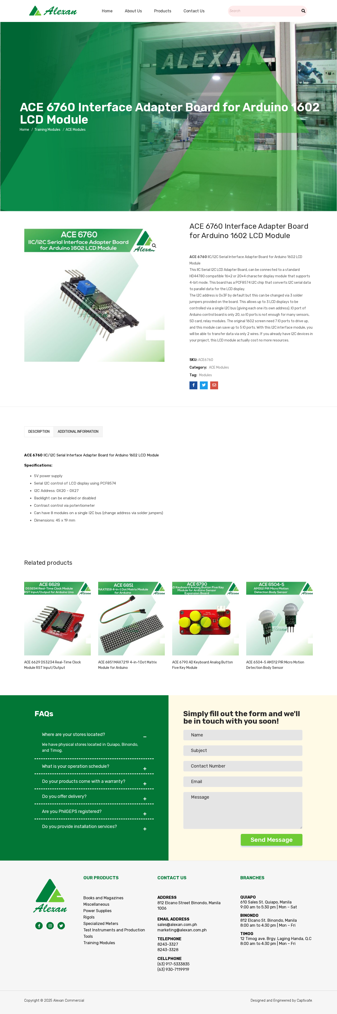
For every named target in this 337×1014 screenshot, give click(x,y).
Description (39, 432)
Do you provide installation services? (79, 826)
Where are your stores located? (73, 734)
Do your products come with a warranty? (83, 781)
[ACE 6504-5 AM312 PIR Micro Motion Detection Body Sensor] (279, 617)
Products (162, 11)
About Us (133, 11)
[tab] (39, 431)
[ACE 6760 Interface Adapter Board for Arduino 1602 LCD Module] (193, 385)
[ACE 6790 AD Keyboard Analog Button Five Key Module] (205, 617)
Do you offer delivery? (64, 796)
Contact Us (194, 11)
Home (107, 11)
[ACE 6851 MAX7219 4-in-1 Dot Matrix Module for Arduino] (131, 617)
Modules (205, 375)
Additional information (78, 432)
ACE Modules (76, 130)
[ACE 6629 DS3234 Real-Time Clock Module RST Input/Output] (57, 617)
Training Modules (47, 130)
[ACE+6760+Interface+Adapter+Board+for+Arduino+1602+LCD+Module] (204, 385)
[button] (94, 732)
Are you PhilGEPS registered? (72, 811)
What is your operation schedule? (75, 766)
